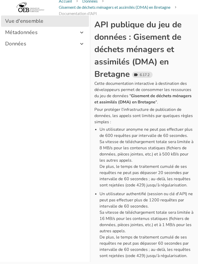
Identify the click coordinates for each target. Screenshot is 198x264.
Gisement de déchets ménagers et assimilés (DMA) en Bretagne (114, 7)
